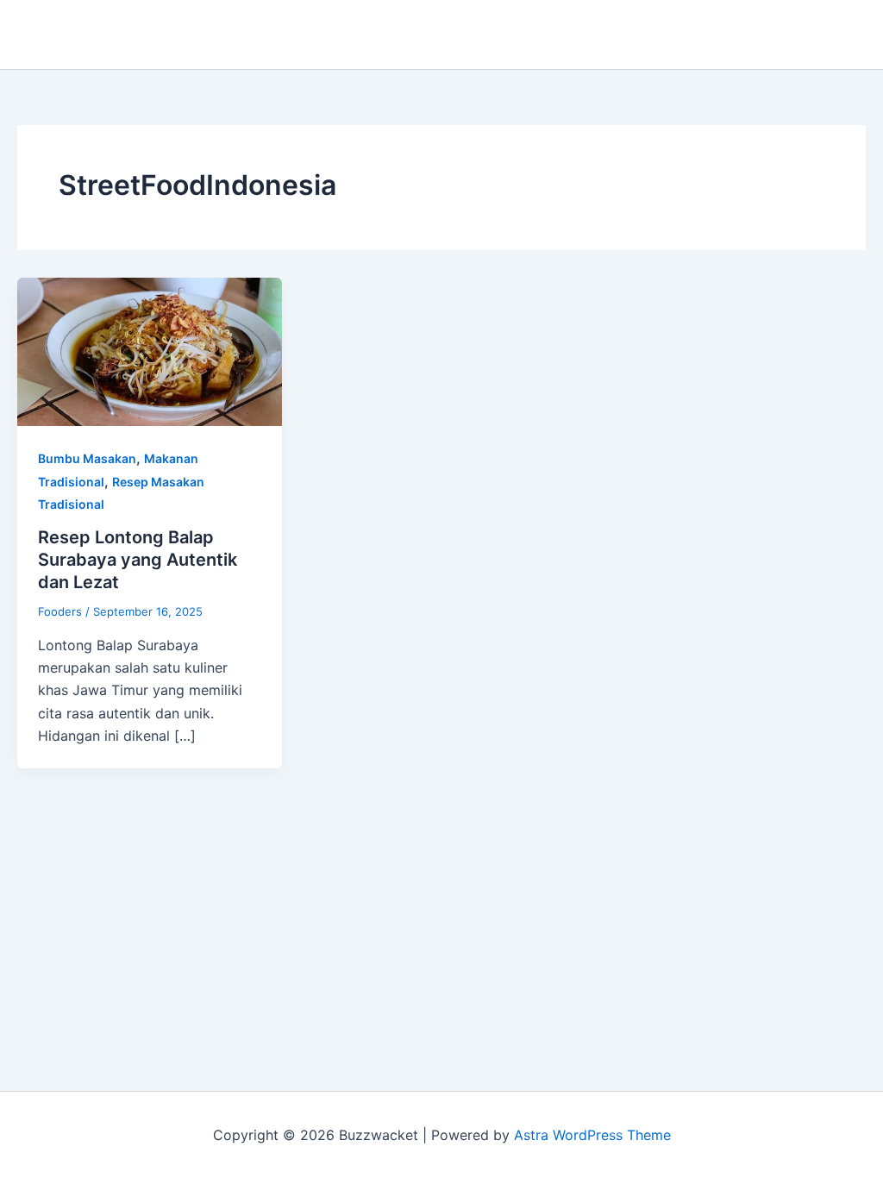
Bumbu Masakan (87, 458)
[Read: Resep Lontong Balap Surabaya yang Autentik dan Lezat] (149, 350)
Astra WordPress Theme (592, 1135)
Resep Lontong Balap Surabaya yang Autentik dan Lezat (137, 559)
